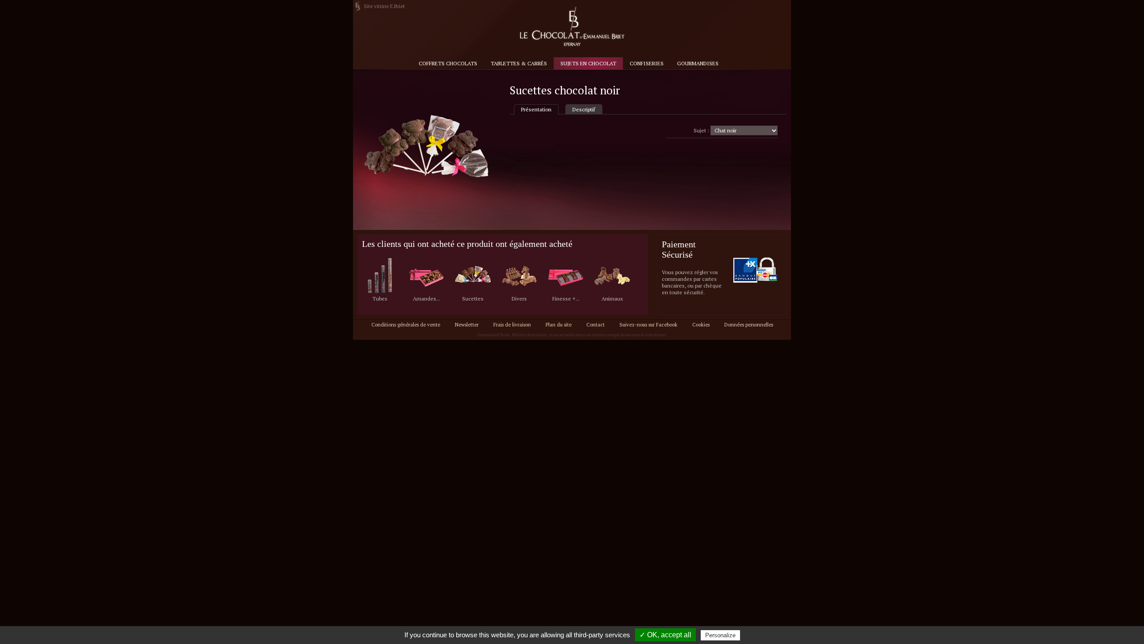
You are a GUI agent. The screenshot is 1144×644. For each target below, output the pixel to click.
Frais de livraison (512, 325)
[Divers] (519, 276)
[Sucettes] (473, 276)
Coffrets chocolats (448, 63)
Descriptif (583, 109)
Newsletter (467, 325)
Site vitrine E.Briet (384, 6)
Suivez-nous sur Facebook (648, 325)
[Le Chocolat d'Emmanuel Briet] (572, 27)
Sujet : (701, 130)
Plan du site (559, 325)
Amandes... (426, 298)
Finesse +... (566, 298)
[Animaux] (612, 276)
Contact (595, 325)
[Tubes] (380, 276)
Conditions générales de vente (405, 325)
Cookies (701, 325)
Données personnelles (748, 325)
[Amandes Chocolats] (426, 276)
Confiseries (647, 63)
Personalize (720, 635)
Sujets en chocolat (588, 63)
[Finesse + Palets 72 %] (566, 276)
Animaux (612, 298)
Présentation (536, 109)
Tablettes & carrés (519, 63)
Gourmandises (698, 63)
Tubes (379, 298)
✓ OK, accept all (665, 635)
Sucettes (473, 298)
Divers (519, 298)
